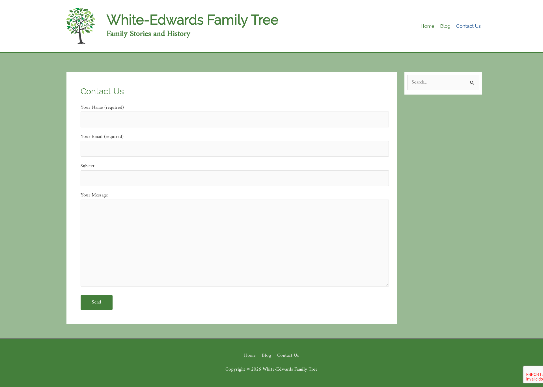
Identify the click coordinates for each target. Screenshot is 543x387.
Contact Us (288, 355)
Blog (266, 355)
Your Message (94, 195)
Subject (87, 166)
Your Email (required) (102, 136)
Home (250, 355)
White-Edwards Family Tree (193, 20)
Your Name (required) (102, 107)
